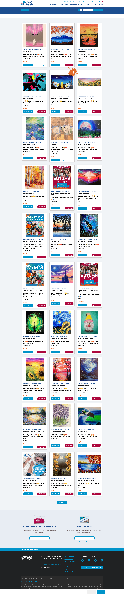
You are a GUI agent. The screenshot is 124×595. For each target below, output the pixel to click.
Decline (92, 592)
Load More (62, 502)
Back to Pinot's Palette (70, 1)
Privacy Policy (31, 581)
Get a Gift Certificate (39, 538)
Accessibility (37, 581)
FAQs (82, 5)
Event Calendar (69, 556)
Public (88, 10)
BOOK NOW (69, 65)
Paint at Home (99, 5)
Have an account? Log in (84, 541)
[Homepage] (31, 558)
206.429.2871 (46, 567)
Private (98, 10)
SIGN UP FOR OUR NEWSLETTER (92, 567)
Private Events (63, 5)
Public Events (53, 5)
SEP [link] (99, 16)
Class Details (28, 65)
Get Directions (46, 561)
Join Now (84, 538)
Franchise (79, 1)
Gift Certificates (74, 5)
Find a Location (86, 1)
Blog (92, 5)
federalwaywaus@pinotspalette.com (52, 564)
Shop (87, 5)
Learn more (82, 591)
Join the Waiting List (41, 65)
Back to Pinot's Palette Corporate (30, 549)
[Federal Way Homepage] (27, 3)
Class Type (24, 10)
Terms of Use (24, 581)
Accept (101, 592)
